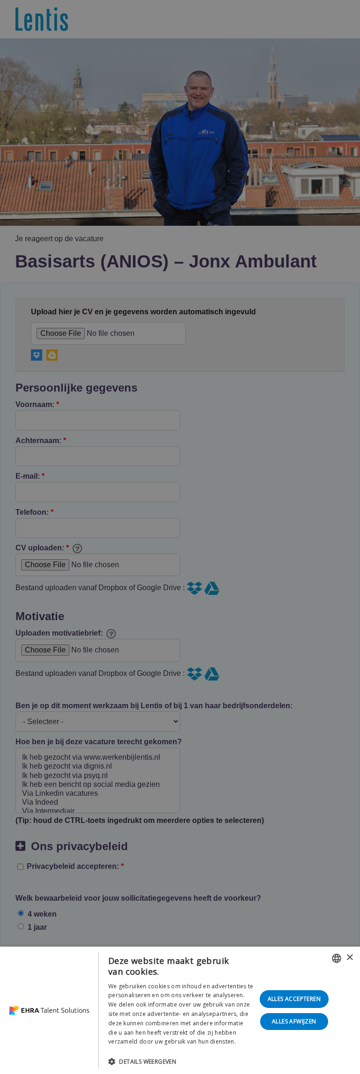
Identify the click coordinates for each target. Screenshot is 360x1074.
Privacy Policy (127, 1051)
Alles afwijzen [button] (294, 1021)
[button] (181, 1061)
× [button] (349, 957)
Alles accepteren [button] (294, 999)
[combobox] (336, 958)
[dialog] (180, 1010)
